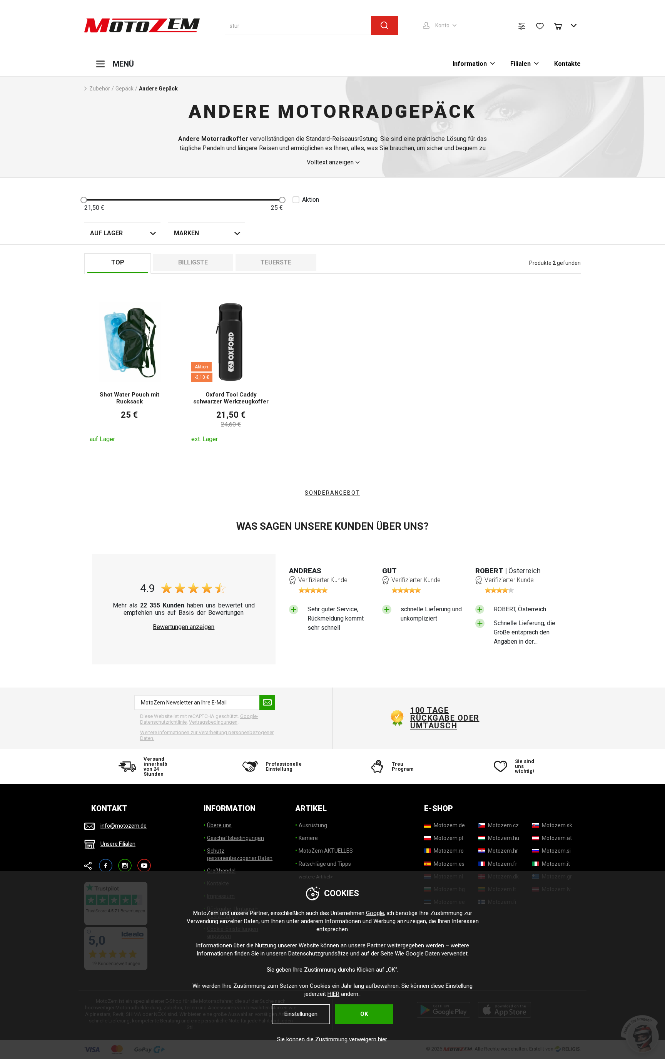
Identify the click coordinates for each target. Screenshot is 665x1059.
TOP (117, 262)
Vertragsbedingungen (213, 722)
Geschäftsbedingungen (235, 838)
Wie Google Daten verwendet (431, 953)
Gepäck (124, 88)
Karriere (308, 838)
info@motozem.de (123, 826)
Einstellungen (300, 1013)
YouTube (144, 862)
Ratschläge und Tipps (325, 864)
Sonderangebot (332, 492)
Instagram (125, 862)
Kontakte (567, 63)
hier (382, 1039)
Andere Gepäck (158, 88)
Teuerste (276, 262)
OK (364, 1013)
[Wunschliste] (540, 26)
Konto (442, 25)
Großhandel (221, 871)
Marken (186, 233)
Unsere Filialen (117, 844)
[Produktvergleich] (522, 26)
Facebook (105, 862)
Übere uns (219, 825)
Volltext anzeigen (330, 162)
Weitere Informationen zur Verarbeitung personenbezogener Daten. (207, 735)
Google (375, 913)
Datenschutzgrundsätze (318, 953)
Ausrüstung (313, 825)
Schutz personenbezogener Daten (239, 854)
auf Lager (106, 233)
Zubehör (99, 88)
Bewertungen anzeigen (183, 627)
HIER (333, 993)
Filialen (520, 63)
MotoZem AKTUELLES (326, 851)
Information (470, 63)
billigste (193, 262)
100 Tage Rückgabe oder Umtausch (445, 717)
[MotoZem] (142, 25)
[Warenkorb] (561, 25)
